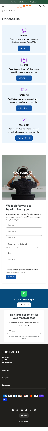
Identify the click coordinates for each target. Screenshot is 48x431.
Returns (23, 78)
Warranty (22, 138)
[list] (24, 84)
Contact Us (12, 11)
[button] (3, 6)
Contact (22, 304)
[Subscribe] (39, 331)
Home (5, 11)
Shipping (22, 108)
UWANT (26, 421)
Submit (11, 277)
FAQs (22, 48)
